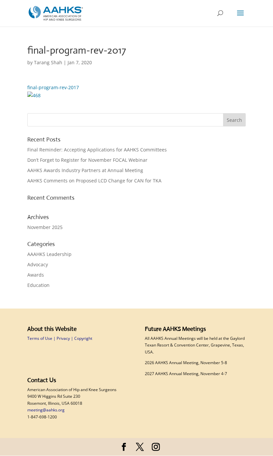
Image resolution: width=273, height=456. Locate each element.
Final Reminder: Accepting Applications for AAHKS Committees (97, 149)
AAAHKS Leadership (49, 254)
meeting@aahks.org (46, 410)
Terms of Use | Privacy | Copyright (59, 338)
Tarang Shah (48, 62)
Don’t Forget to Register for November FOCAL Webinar (88, 160)
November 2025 (45, 227)
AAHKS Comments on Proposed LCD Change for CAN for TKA (95, 180)
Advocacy (37, 264)
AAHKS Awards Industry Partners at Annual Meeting (85, 170)
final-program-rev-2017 (53, 87)
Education (38, 285)
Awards (35, 275)
